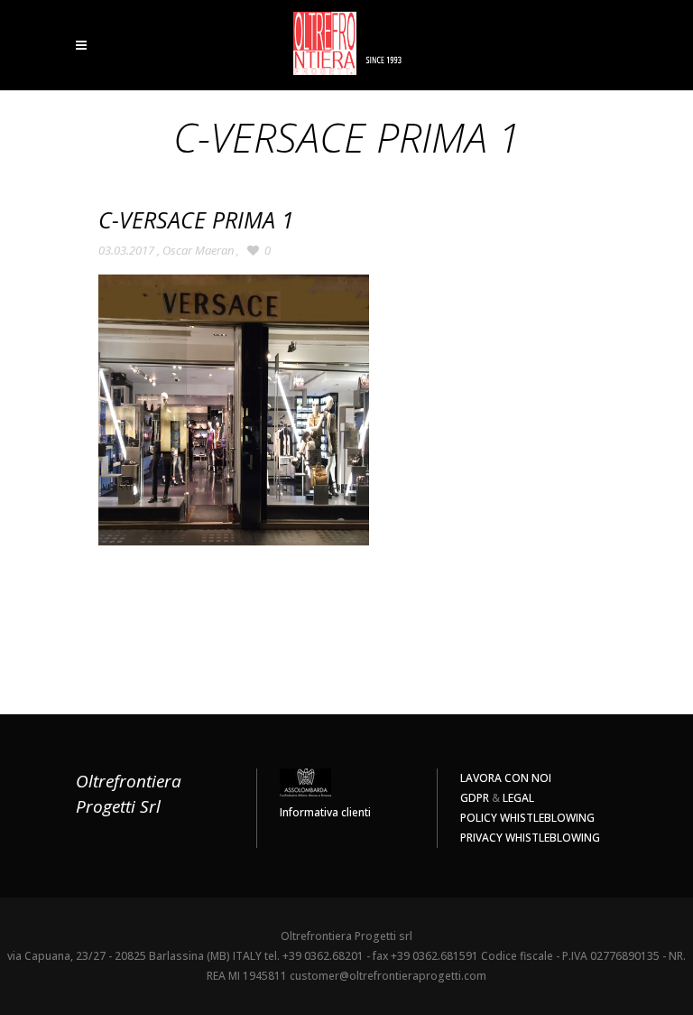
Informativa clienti (325, 812)
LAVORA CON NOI (505, 778)
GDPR (474, 797)
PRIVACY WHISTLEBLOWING (530, 837)
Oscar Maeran (198, 250)
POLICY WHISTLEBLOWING (527, 817)
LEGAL (518, 797)
